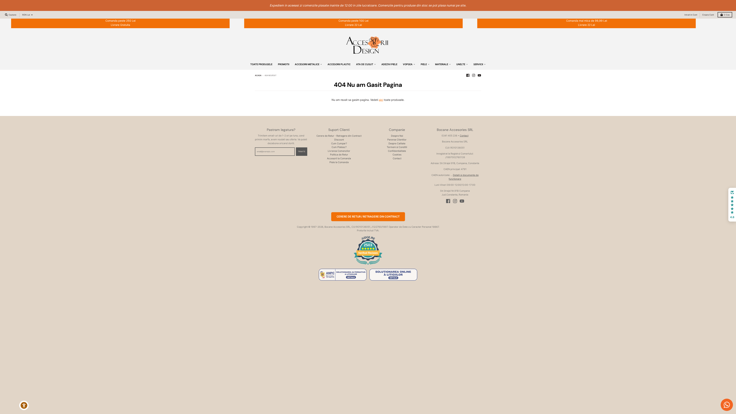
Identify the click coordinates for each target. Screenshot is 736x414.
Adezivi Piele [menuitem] (389, 64)
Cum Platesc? (339, 147)
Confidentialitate (397, 151)
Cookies (397, 154)
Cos (726, 15)
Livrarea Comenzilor (339, 151)
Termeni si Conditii (397, 147)
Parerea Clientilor (397, 139)
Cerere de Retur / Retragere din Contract (368, 216)
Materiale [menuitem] (441, 64)
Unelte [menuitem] (460, 64)
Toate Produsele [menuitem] (261, 64)
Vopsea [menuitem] (407, 64)
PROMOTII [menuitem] (283, 64)
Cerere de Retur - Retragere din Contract (338, 135)
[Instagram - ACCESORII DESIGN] (473, 75)
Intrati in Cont (690, 15)
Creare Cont (708, 15)
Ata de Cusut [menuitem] (364, 64)
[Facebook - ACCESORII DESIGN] (468, 75)
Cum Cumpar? (339, 143)
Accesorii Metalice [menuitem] (307, 64)
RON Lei (26, 15)
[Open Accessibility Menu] (24, 405)
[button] (732, 205)
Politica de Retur (339, 154)
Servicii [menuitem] (478, 64)
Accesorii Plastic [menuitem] (339, 64)
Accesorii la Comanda (339, 158)
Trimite (301, 151)
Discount (339, 139)
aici (381, 99)
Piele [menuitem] (424, 64)
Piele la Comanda (339, 162)
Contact (397, 158)
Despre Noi (397, 135)
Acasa (258, 75)
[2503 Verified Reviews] (368, 265)
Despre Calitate (397, 143)
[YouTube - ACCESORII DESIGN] (479, 75)
